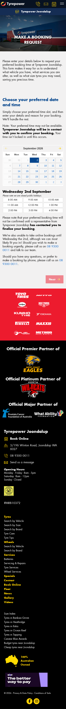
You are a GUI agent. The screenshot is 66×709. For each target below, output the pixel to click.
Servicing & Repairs (14, 563)
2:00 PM (12, 210)
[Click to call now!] (38, 4)
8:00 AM (12, 199)
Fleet (7, 589)
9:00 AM (33, 199)
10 (45, 165)
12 (60, 165)
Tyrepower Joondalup (35, 11)
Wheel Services (12, 571)
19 (60, 171)
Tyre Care (9, 533)
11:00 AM (12, 205)
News (8, 593)
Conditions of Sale (42, 693)
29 (27, 182)
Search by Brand (13, 529)
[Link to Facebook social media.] (30, 701)
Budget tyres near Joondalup (19, 643)
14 (19, 171)
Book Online (12, 584)
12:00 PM (33, 205)
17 (45, 171)
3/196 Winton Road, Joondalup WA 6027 (33, 447)
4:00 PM (53, 210)
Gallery (9, 598)
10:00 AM (53, 199)
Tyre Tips (9, 537)
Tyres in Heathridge (14, 622)
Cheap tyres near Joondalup (19, 647)
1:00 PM (53, 205)
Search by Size (12, 525)
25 (53, 176)
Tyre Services (11, 567)
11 (53, 165)
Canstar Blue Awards (15, 639)
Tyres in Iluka (11, 626)
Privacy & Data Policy (23, 693)
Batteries (8, 559)
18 (53, 171)
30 (36, 182)
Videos (8, 602)
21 (19, 176)
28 (19, 182)
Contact (9, 580)
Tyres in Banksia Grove (16, 618)
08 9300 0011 (20, 456)
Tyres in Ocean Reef (15, 630)
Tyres (7, 516)
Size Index (9, 613)
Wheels (9, 542)
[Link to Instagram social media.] (37, 701)
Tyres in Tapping (13, 634)
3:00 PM (33, 210)
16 (36, 171)
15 (27, 171)
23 (36, 176)
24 (45, 176)
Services (9, 555)
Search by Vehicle (14, 521)
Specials (9, 576)
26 (60, 176)
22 (27, 176)
